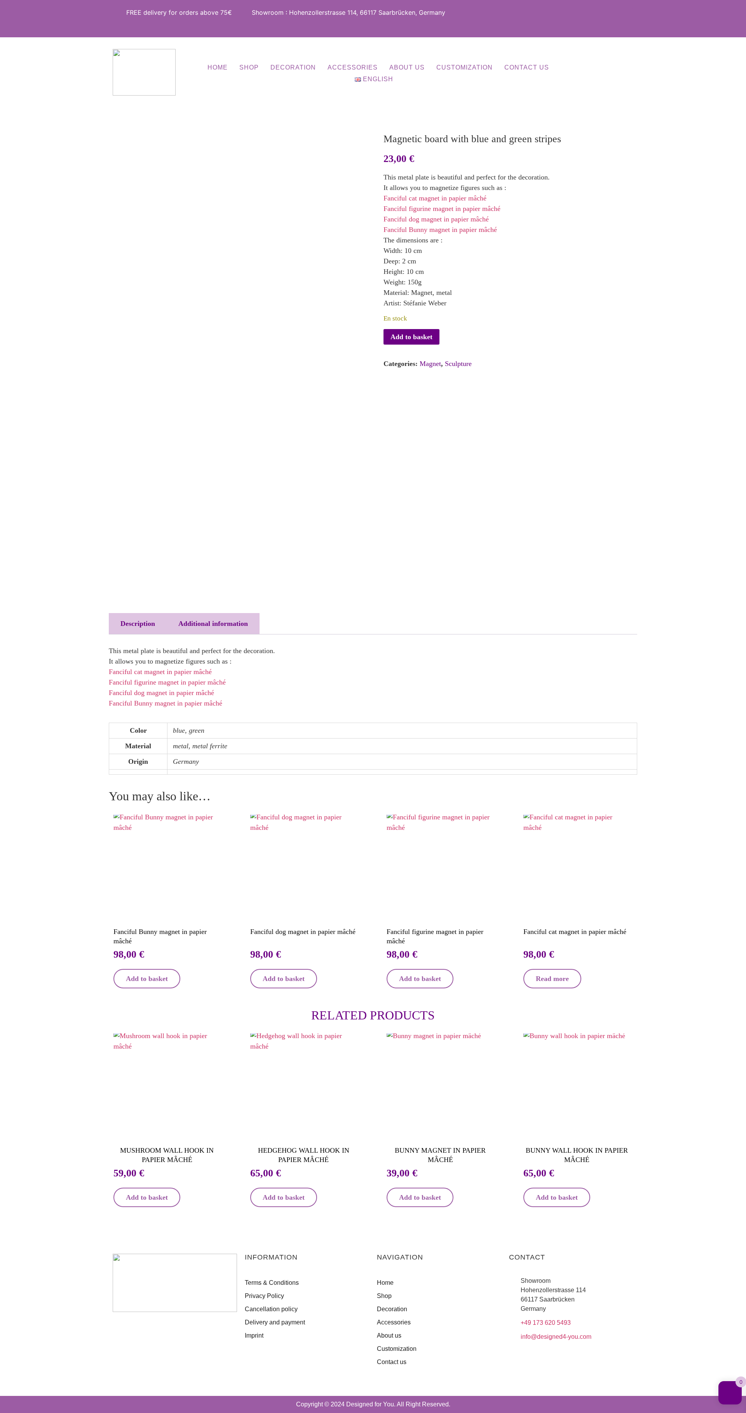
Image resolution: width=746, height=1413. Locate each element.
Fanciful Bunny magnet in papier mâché (440, 229)
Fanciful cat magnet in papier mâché (434, 198)
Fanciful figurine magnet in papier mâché (441, 209)
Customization (464, 67)
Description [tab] (137, 623)
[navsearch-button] (594, 73)
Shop (249, 67)
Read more (552, 979)
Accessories (353, 67)
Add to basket (411, 337)
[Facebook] (596, 17)
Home (217, 67)
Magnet (430, 364)
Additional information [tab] (213, 623)
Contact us (526, 67)
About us (407, 67)
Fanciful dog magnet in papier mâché (436, 219)
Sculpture (458, 364)
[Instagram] (623, 17)
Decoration (293, 67)
